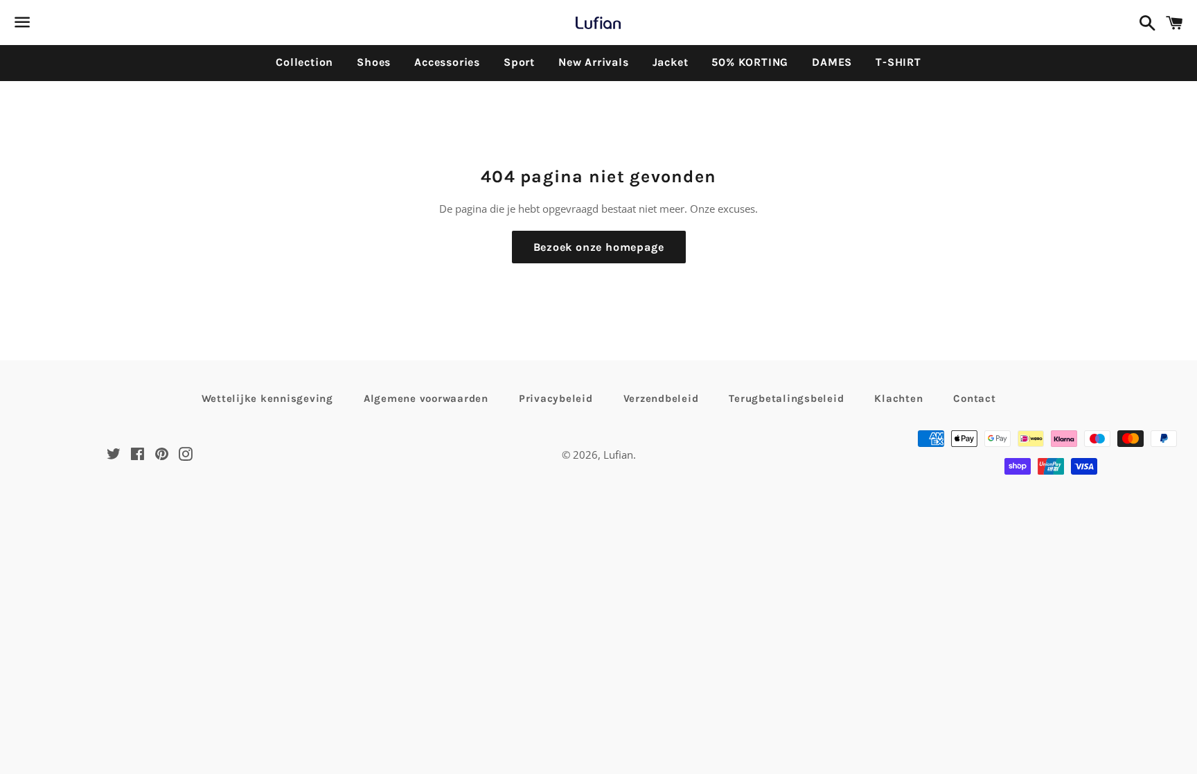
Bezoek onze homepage (598, 247)
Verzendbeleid (661, 398)
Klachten (898, 398)
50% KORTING (749, 62)
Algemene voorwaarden (426, 398)
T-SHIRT (898, 62)
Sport (519, 62)
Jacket (671, 62)
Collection (304, 62)
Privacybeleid (556, 398)
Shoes (374, 62)
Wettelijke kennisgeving (267, 398)
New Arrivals (593, 62)
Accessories (447, 62)
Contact (974, 398)
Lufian (618, 454)
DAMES (832, 62)
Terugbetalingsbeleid (786, 398)
